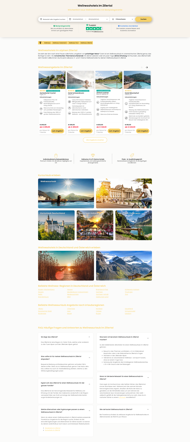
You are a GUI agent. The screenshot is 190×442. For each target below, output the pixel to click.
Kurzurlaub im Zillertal (52, 430)
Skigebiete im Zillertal (52, 428)
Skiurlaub (122, 397)
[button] (88, 19)
